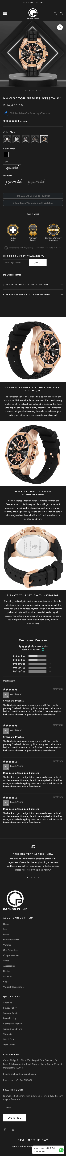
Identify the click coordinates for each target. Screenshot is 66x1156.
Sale (5, 929)
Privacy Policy (9, 1007)
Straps (6, 960)
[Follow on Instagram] (13, 1129)
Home (6, 923)
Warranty (7, 1034)
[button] (10, 121)
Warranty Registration (13, 986)
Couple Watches (11, 955)
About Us (7, 976)
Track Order (9, 1044)
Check (38, 262)
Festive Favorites (11, 939)
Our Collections (10, 950)
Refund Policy (9, 1018)
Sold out (33, 214)
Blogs (5, 981)
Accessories (9, 965)
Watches (7, 944)
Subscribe (14, 1117)
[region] (33, 858)
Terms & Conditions (12, 1028)
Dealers (6, 971)
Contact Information (12, 1023)
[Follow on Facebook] (4, 1129)
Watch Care (8, 1039)
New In (6, 934)
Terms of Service (11, 1013)
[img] (10, 689)
